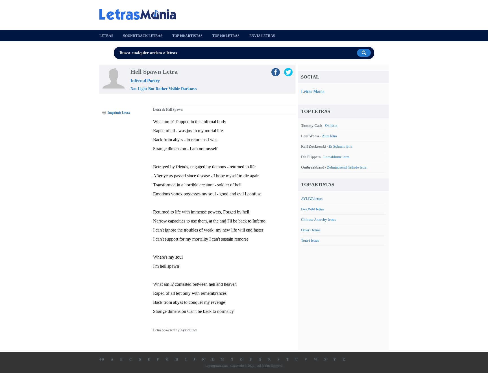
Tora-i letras (310, 240)
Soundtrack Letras (142, 36)
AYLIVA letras (312, 199)
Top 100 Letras (225, 36)
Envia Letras (262, 36)
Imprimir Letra (119, 113)
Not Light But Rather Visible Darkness (163, 89)
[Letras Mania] (140, 14)
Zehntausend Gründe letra (347, 167)
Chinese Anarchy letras (318, 219)
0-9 (101, 359)
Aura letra (329, 136)
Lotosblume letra (336, 157)
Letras (106, 36)
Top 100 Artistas (187, 36)
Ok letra (331, 125)
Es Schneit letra (340, 146)
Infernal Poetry (145, 80)
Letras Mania (312, 91)
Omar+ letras (310, 230)
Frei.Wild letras (312, 209)
